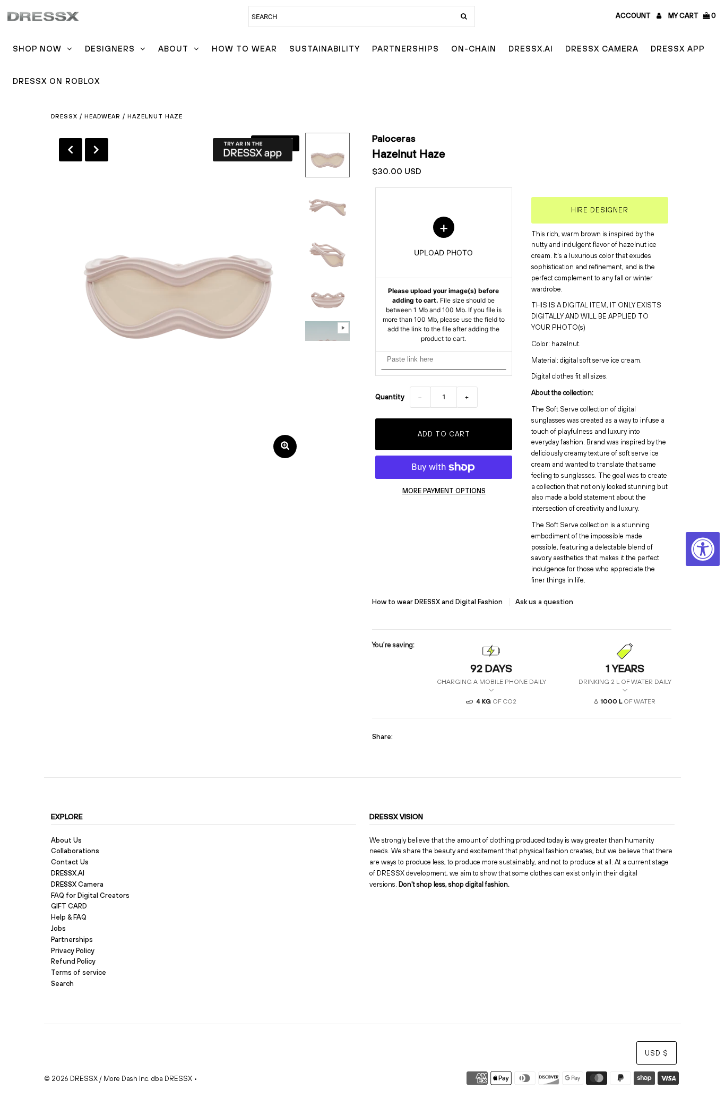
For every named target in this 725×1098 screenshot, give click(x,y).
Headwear (102, 116)
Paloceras (394, 138)
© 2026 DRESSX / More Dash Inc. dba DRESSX (118, 1079)
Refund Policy (73, 961)
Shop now (37, 48)
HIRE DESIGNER (599, 210)
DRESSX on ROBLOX (56, 80)
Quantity (389, 397)
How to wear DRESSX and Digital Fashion (438, 602)
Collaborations (75, 851)
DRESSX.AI (530, 48)
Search (62, 984)
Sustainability (324, 48)
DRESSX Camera (601, 48)
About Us (66, 840)
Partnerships (405, 48)
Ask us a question (544, 602)
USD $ (656, 1053)
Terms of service (78, 972)
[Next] (96, 149)
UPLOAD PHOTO (444, 280)
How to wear (244, 48)
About (173, 48)
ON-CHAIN (473, 48)
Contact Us (70, 862)
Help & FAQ (69, 917)
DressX (64, 116)
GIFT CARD (69, 906)
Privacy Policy (72, 951)
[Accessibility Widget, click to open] (703, 549)
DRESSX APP (678, 48)
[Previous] (70, 149)
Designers (110, 48)
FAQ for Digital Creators (90, 895)
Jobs (58, 928)
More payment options (444, 491)
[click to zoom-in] (285, 446)
